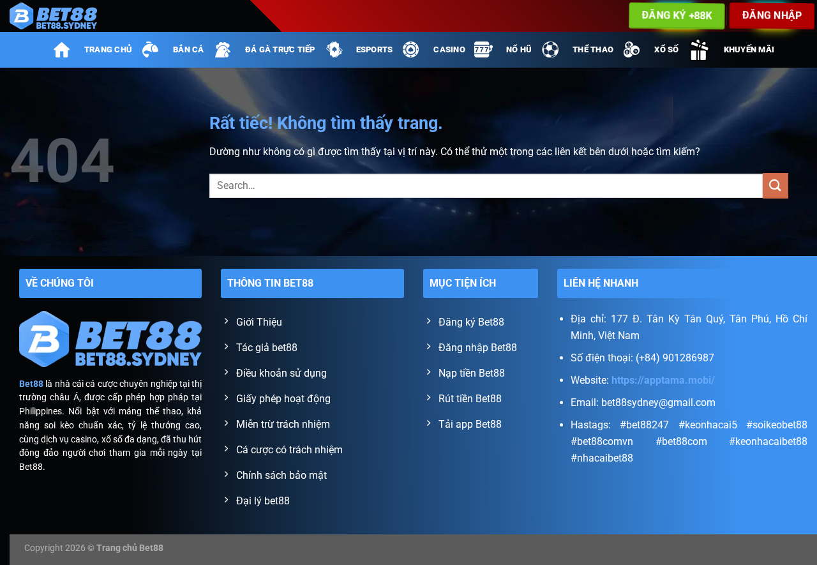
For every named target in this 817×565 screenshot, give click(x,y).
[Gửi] (775, 185)
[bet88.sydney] (63, 16)
